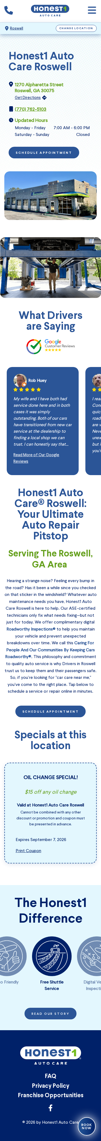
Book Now (86, 1126)
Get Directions (28, 97)
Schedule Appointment (44, 153)
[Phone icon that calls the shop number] (8, 11)
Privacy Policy (50, 1086)
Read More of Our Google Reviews (36, 458)
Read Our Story (50, 1014)
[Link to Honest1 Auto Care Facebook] (50, 1110)
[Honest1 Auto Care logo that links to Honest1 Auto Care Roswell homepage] (50, 11)
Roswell (16, 28)
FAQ (50, 1076)
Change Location (76, 28)
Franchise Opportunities (50, 1096)
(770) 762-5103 (30, 109)
